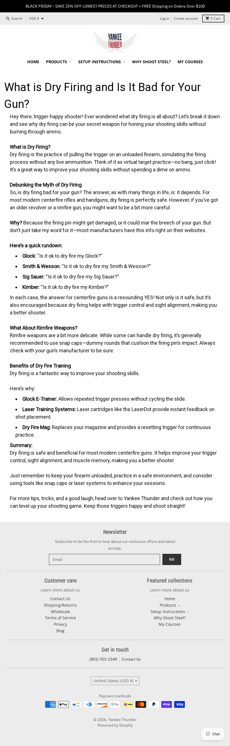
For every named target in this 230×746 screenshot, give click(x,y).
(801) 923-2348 (103, 659)
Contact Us (131, 659)
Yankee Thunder (122, 719)
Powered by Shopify (115, 725)
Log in (164, 18)
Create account (186, 18)
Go (171, 559)
